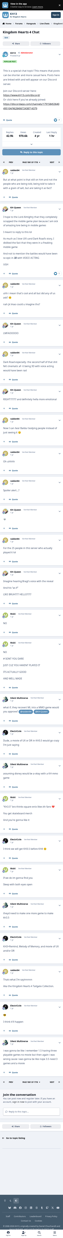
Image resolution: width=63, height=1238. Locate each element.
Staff (8, 1216)
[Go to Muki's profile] (5, 615)
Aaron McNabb (16, 1229)
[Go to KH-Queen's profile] (5, 209)
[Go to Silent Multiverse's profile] (5, 699)
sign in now (18, 1101)
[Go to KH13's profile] (5, 54)
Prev (11, 162)
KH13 (13, 53)
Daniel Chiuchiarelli (47, 1226)
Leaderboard (35, 1216)
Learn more (6, 5)
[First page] (4, 162)
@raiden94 (25, 711)
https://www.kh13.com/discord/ (21, 95)
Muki (13, 614)
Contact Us (26, 1221)
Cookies (38, 1221)
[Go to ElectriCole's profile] (5, 732)
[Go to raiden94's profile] (5, 171)
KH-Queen (15, 207)
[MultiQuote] (4, 197)
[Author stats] (59, 54)
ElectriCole (15, 731)
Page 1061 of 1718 (30, 162)
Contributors (20, 1216)
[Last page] (59, 162)
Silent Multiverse (19, 698)
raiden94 (14, 170)
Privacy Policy (51, 1216)
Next (52, 162)
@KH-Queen (41, 711)
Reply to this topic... (18, 1111)
